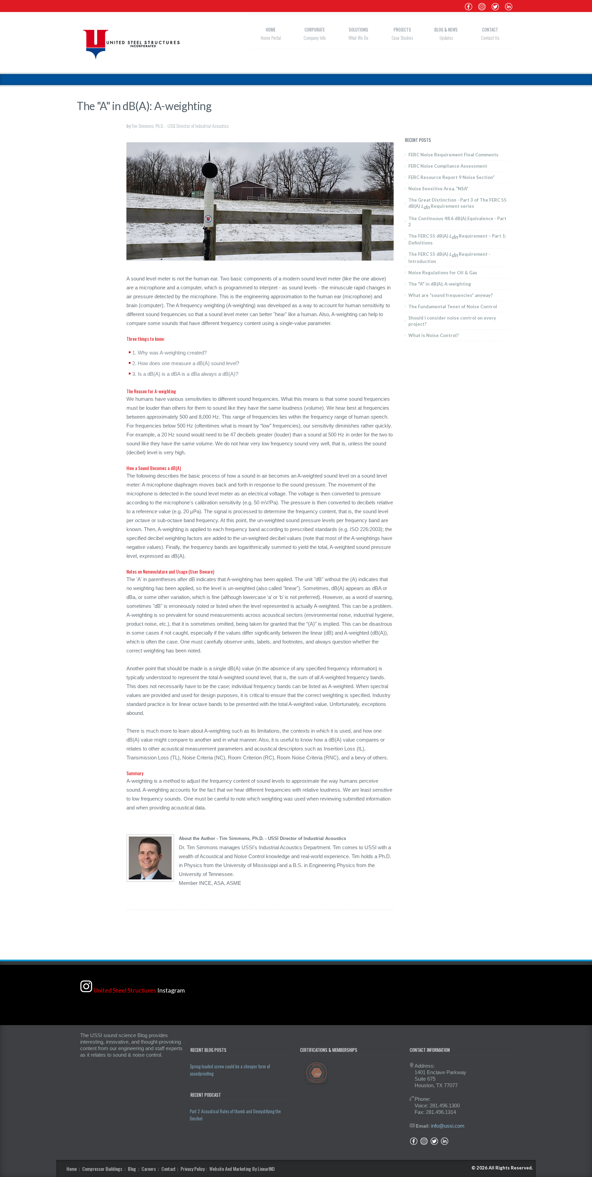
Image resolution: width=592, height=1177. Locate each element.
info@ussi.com (448, 1126)
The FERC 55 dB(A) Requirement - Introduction (449, 257)
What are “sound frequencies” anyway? (450, 295)
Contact (490, 29)
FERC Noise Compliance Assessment (447, 166)
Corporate (315, 29)
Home (270, 29)
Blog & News (446, 29)
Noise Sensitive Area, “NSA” (438, 188)
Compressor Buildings (102, 1168)
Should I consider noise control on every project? (452, 321)
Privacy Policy (193, 1168)
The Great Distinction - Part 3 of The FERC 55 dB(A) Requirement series (457, 203)
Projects (402, 29)
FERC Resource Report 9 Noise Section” (451, 177)
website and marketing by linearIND (242, 1168)
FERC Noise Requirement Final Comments (453, 154)
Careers (148, 1168)
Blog (132, 1168)
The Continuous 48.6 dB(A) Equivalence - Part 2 (457, 221)
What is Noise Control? (433, 335)
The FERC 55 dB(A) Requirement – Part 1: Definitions (457, 239)
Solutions (358, 29)
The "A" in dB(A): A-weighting (439, 284)
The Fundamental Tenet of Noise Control (452, 306)
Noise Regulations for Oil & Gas (442, 272)
